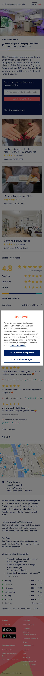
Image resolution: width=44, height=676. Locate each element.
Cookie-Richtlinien (18, 346)
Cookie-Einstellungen (22, 360)
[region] (22, 338)
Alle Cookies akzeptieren (22, 353)
